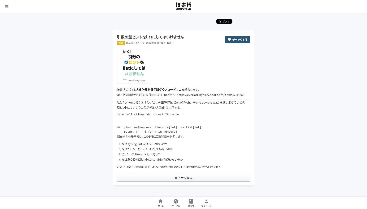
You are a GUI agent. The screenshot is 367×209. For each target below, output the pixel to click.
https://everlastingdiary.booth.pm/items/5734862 (210, 95)
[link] (183, 178)
